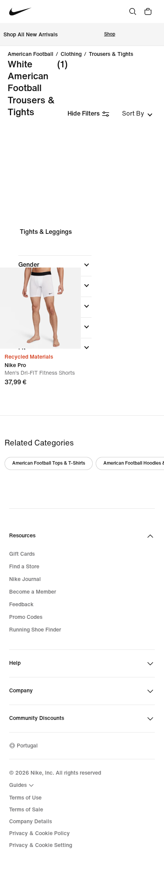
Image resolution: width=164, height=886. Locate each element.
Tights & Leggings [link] (46, 231)
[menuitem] (22, 785)
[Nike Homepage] (20, 11)
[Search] (133, 11)
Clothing (71, 54)
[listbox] (137, 113)
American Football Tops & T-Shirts (48, 463)
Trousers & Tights (111, 54)
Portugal (27, 746)
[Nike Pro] (40, 308)
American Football (30, 54)
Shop (109, 34)
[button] (55, 265)
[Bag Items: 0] (148, 11)
